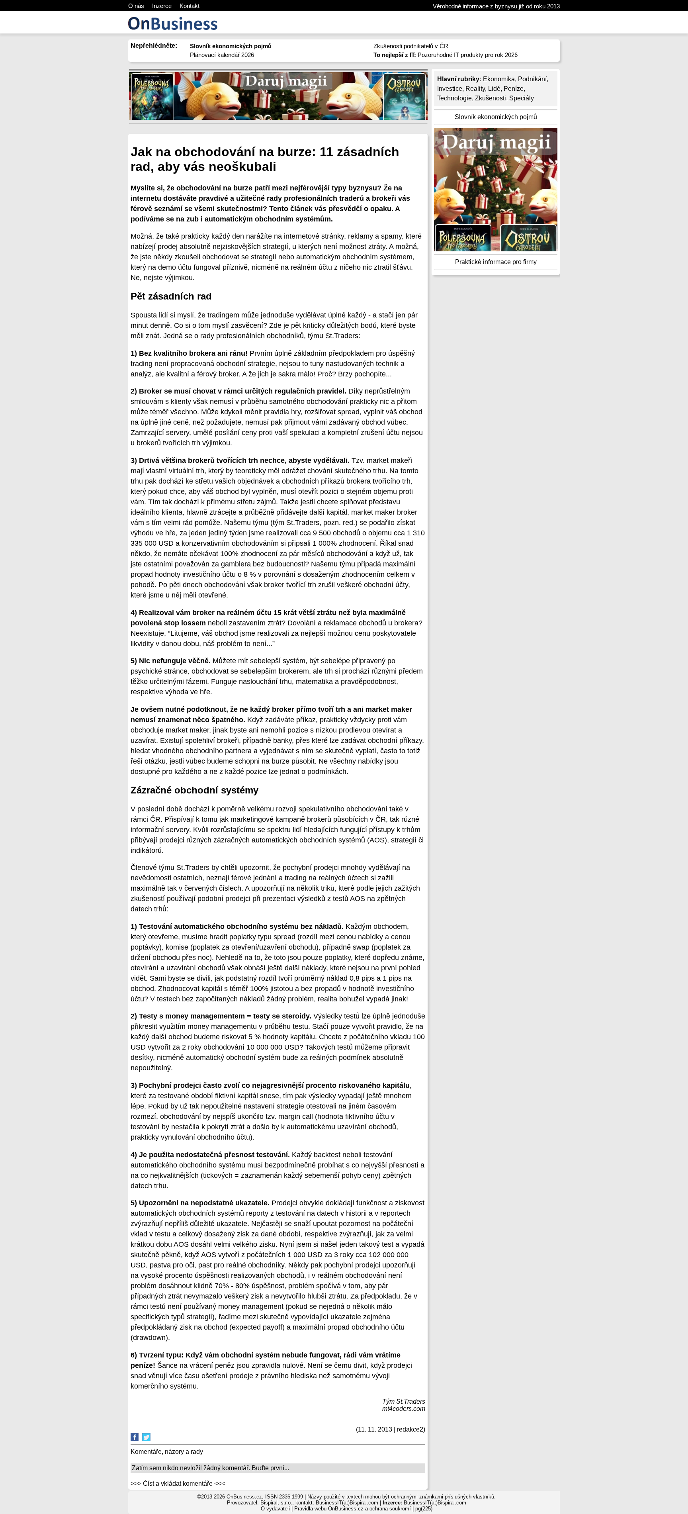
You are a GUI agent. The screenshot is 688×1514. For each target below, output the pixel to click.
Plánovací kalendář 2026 (222, 54)
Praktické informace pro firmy (496, 262)
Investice (449, 88)
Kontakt (189, 5)
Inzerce (162, 5)
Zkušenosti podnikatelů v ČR (410, 46)
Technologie (454, 98)
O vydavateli (275, 1509)
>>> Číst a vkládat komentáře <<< (178, 1483)
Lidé (494, 88)
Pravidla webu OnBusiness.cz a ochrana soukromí (352, 1509)
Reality (475, 88)
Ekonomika (499, 79)
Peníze (514, 88)
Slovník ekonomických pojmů (496, 117)
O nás (136, 5)
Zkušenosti (490, 98)
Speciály (521, 98)
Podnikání (532, 79)
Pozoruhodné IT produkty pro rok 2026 (445, 54)
